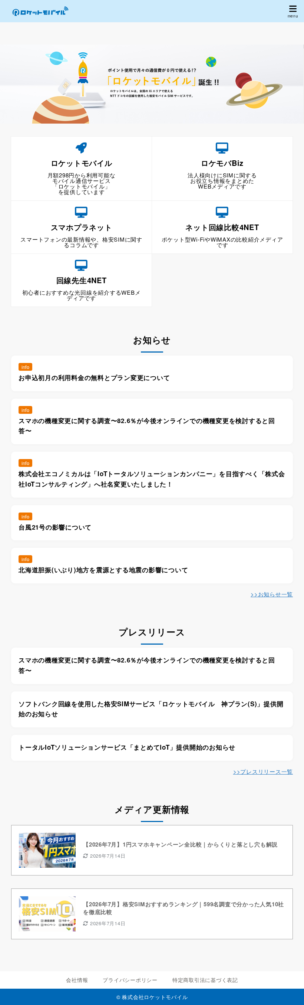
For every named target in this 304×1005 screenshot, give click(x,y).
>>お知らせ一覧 (272, 594)
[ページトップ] (289, 990)
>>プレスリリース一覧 (263, 771)
